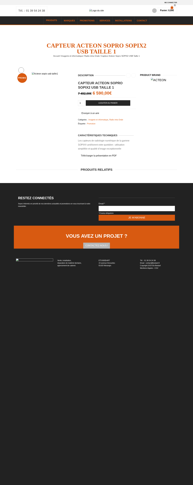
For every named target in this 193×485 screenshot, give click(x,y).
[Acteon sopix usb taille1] (45, 73)
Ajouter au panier (107, 103)
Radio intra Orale (92, 56)
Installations (123, 20)
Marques (69, 20)
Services (104, 20)
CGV (156, 268)
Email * (102, 203)
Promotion (91, 124)
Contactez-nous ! (96, 245)
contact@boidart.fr (153, 263)
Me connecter (170, 2)
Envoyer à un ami (90, 113)
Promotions (87, 20)
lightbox (21, 70)
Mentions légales (146, 268)
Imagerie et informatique (72, 56)
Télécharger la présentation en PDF (99, 155)
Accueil (56, 56)
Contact (142, 20)
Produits (51, 20)
